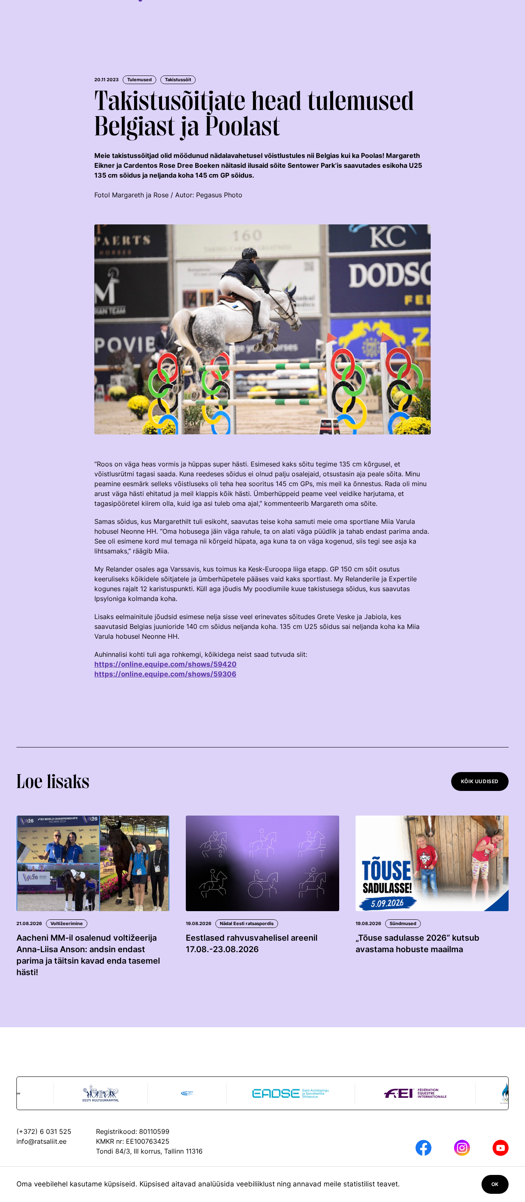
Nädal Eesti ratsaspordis (247, 923)
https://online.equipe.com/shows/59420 (165, 664)
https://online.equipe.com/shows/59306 (165, 674)
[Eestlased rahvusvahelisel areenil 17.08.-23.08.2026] (262, 863)
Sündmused (403, 923)
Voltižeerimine (66, 923)
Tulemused (139, 79)
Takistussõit (178, 79)
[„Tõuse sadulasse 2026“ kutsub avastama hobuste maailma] (432, 863)
